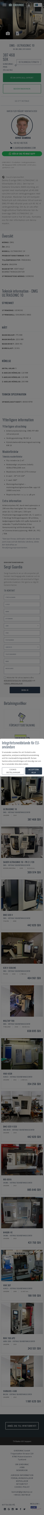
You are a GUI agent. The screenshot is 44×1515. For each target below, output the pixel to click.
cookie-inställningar (13, 771)
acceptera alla (33, 771)
